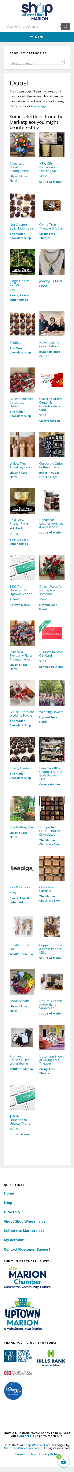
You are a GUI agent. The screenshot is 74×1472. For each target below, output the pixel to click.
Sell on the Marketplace (24, 1230)
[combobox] (37, 61)
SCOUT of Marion (50, 182)
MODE (43, 286)
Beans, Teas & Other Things (19, 298)
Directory (12, 1212)
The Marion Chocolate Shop (20, 236)
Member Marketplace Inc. (23, 1448)
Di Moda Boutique (51, 666)
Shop (8, 1202)
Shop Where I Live (37, 1445)
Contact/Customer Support (27, 1249)
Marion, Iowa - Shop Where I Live (37, 11)
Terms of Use (25, 1454)
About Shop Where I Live (25, 1221)
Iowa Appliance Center (49, 354)
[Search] (65, 26)
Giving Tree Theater (47, 236)
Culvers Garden (49, 420)
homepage (38, 106)
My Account (14, 1240)
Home (9, 1193)
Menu (40, 37)
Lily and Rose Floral (19, 179)
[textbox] (37, 63)
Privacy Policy (49, 1454)
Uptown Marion (20, 605)
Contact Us (25, 1436)
